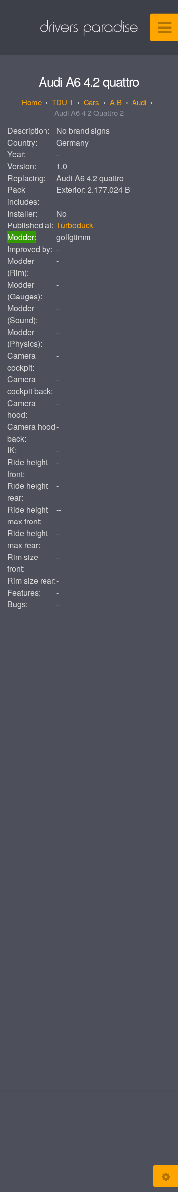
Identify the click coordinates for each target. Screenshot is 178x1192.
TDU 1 (62, 102)
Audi (139, 102)
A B (116, 102)
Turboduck (74, 225)
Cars (91, 102)
